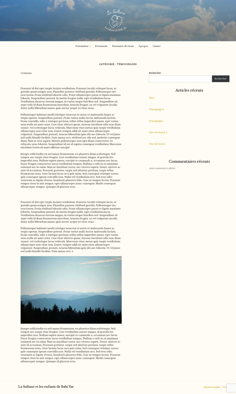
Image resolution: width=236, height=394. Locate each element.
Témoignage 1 (156, 121)
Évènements (101, 46)
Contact (156, 46)
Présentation (82, 46)
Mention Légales (212, 387)
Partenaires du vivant (123, 46)
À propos (143, 46)
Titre (151, 98)
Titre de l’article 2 (158, 132)
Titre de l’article (157, 144)
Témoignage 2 (156, 109)
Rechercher (155, 73)
